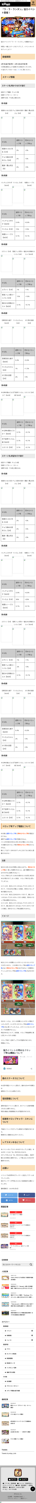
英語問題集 (10, 1358)
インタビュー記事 (11, 1367)
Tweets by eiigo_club (9, 1453)
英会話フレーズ (11, 1363)
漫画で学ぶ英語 (11, 1372)
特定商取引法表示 (18, 1496)
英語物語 (5, 1326)
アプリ (8, 1349)
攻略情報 (9, 1335)
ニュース (9, 1340)
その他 (5, 1376)
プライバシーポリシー (13, 1386)
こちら (18, 70)
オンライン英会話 (11, 1353)
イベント (9, 1330)
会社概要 (9, 1381)
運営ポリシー (24, 1498)
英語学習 (5, 1344)
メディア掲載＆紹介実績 (13, 1390)
